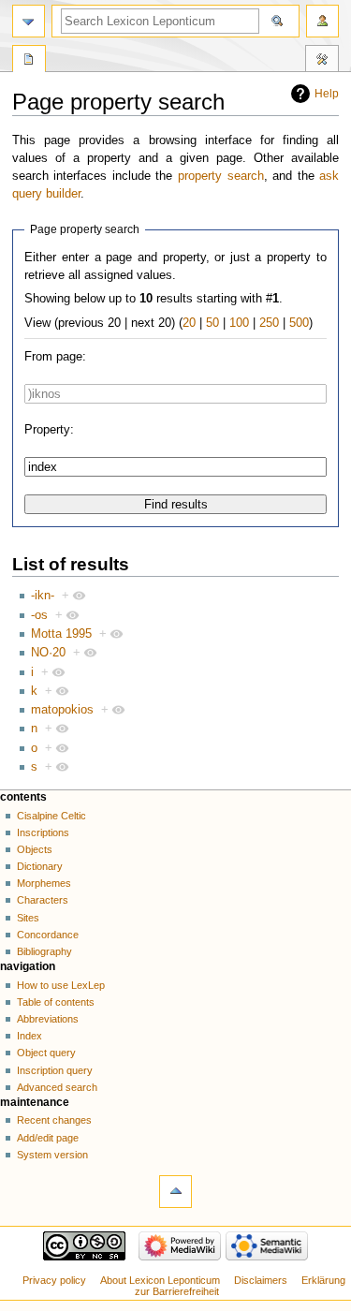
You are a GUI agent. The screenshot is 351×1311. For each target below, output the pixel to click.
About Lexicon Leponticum (160, 1280)
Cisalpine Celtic (51, 815)
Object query (46, 1052)
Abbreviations (48, 1018)
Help (326, 93)
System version (52, 1154)
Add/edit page (48, 1137)
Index (29, 1035)
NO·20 (48, 652)
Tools (322, 61)
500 (299, 323)
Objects (34, 849)
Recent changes (54, 1120)
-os (39, 615)
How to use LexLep (61, 985)
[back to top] (175, 1191)
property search (221, 176)
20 (189, 323)
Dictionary (40, 866)
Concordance (48, 934)
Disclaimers (260, 1280)
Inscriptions (43, 832)
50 (212, 323)
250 (269, 323)
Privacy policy (54, 1280)
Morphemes (44, 883)
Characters (42, 900)
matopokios (62, 709)
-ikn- (42, 595)
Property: (49, 429)
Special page (29, 61)
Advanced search (57, 1087)
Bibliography (44, 951)
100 (239, 323)
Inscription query (55, 1070)
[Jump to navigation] (28, 21)
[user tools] (322, 21)
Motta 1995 (61, 634)
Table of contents (56, 1002)
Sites (28, 917)
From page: (55, 356)
